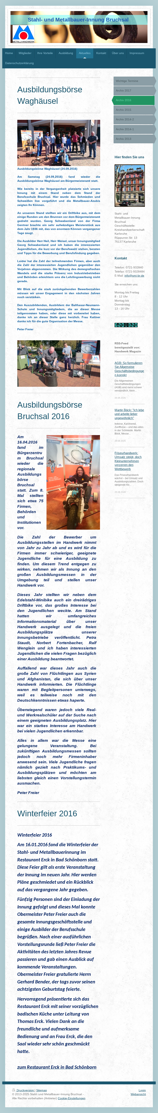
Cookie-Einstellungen (71, 1098)
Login (142, 1090)
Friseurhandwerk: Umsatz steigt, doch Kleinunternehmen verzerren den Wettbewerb (128, 461)
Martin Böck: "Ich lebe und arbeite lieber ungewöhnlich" (129, 414)
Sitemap (41, 1090)
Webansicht (138, 1094)
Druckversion (25, 1090)
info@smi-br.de (134, 275)
